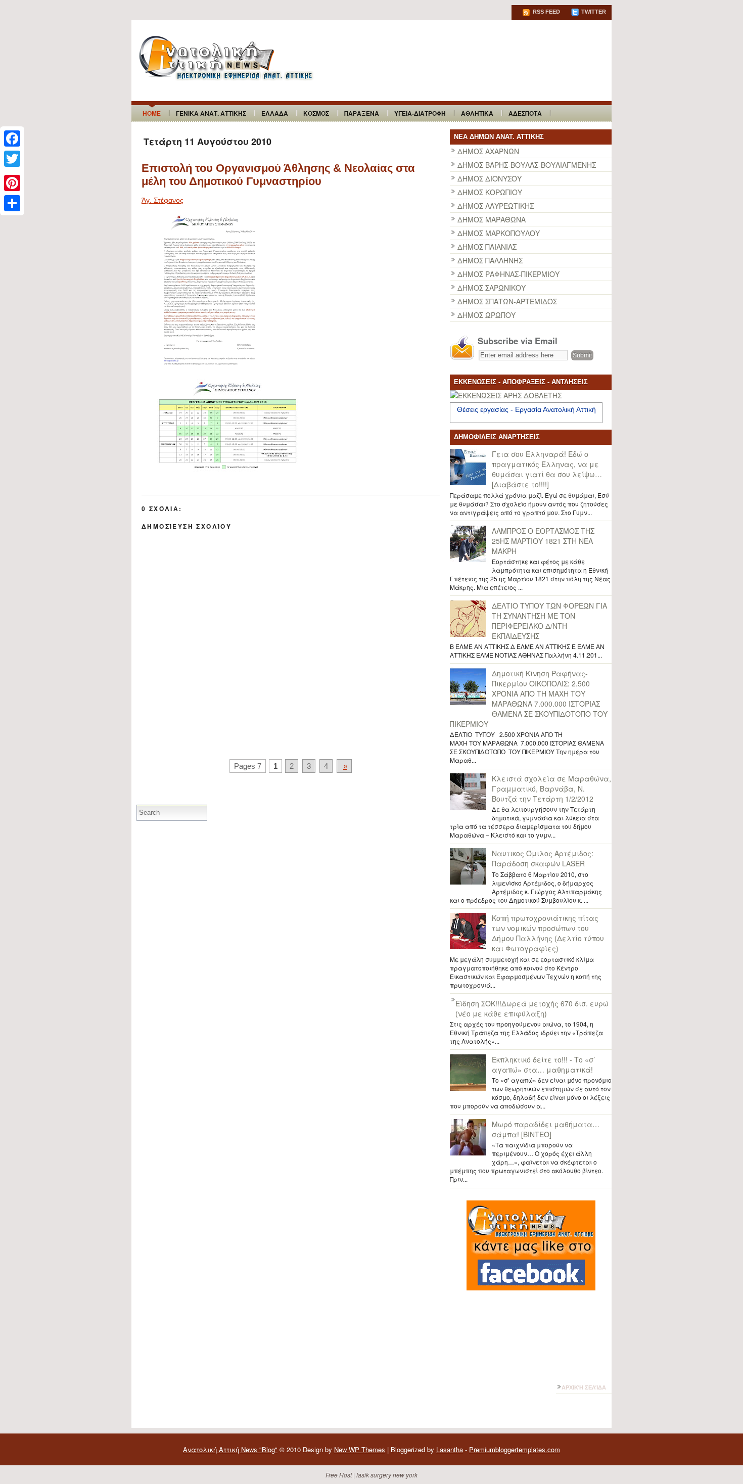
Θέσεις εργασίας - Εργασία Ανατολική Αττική (526, 409)
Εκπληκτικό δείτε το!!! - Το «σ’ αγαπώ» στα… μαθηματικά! (543, 1064)
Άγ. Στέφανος (162, 200)
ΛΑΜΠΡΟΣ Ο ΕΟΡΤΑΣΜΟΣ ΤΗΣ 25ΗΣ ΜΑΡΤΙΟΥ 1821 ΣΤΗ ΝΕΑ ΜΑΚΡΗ (543, 541)
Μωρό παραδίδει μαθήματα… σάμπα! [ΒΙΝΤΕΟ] (545, 1129)
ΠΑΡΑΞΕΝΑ (361, 113)
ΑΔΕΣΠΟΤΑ (525, 113)
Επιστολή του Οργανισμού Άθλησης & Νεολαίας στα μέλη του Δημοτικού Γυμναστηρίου (278, 175)
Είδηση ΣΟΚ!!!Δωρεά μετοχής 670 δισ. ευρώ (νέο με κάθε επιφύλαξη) (532, 1008)
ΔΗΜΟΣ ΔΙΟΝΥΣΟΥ (489, 178)
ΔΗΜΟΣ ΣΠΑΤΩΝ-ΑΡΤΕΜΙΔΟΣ (507, 301)
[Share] (12, 203)
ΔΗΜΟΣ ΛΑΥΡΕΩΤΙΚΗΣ (495, 206)
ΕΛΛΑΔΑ (274, 113)
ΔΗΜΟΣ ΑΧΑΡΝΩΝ (488, 151)
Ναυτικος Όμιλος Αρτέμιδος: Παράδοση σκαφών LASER (542, 858)
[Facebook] (12, 138)
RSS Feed (545, 12)
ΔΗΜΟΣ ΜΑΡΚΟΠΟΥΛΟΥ (498, 233)
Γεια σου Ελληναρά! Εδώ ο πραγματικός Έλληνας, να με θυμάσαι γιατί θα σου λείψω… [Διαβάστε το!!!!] (547, 469)
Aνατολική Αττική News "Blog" (230, 1449)
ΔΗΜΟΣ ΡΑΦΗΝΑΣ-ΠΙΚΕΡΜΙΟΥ (508, 274)
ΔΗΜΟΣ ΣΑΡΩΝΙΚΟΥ (491, 288)
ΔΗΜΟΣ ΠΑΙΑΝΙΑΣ (487, 247)
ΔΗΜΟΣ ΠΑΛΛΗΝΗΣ (490, 260)
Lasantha (449, 1449)
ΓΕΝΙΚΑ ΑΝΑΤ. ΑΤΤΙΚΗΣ (211, 113)
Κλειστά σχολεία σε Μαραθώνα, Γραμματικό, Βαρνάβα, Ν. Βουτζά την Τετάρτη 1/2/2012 (551, 788)
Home (152, 113)
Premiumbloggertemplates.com (514, 1449)
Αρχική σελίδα (584, 1387)
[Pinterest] (12, 183)
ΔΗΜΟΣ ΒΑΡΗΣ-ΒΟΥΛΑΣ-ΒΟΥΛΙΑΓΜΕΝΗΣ (526, 165)
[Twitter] (12, 159)
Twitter (593, 12)
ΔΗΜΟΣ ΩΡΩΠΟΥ (486, 315)
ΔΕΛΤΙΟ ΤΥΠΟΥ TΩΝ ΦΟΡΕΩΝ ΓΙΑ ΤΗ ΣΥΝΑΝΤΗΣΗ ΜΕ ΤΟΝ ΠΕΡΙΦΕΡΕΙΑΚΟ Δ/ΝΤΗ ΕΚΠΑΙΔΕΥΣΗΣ (549, 620)
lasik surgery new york (386, 1474)
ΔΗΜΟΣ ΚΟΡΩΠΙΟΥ (489, 192)
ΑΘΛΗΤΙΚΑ (477, 113)
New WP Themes (359, 1449)
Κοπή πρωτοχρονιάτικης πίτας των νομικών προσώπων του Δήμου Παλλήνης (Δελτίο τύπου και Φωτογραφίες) (548, 933)
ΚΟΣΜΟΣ (316, 113)
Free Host (339, 1474)
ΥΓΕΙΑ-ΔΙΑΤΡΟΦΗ (420, 113)
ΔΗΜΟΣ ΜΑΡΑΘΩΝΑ (491, 219)
